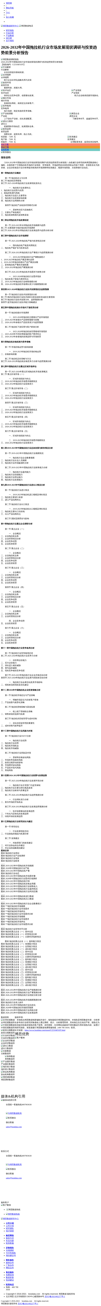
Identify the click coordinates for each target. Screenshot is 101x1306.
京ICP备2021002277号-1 (55, 1296)
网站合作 (10, 1268)
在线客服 (5, 150)
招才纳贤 (10, 1231)
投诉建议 (10, 1280)
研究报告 (10, 30)
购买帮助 (10, 1235)
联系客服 (10, 1243)
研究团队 (10, 1228)
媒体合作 (10, 1263)
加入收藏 (10, 17)
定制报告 (10, 1248)
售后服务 (10, 1272)
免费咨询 (10, 1275)
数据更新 (10, 1277)
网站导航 (10, 8)
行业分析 (10, 33)
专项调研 (10, 1250)
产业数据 (10, 36)
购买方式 (10, 1238)
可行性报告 (11, 1253)
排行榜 (9, 38)
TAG (8, 13)
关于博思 (10, 41)
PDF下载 (5, 144)
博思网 (9, 3)
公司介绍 (10, 1223)
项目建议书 (11, 1255)
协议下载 (5, 147)
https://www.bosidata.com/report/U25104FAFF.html (45, 1030)
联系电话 (10, 1285)
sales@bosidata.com (14, 1127)
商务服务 (10, 1260)
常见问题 (10, 1241)
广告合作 (10, 1265)
